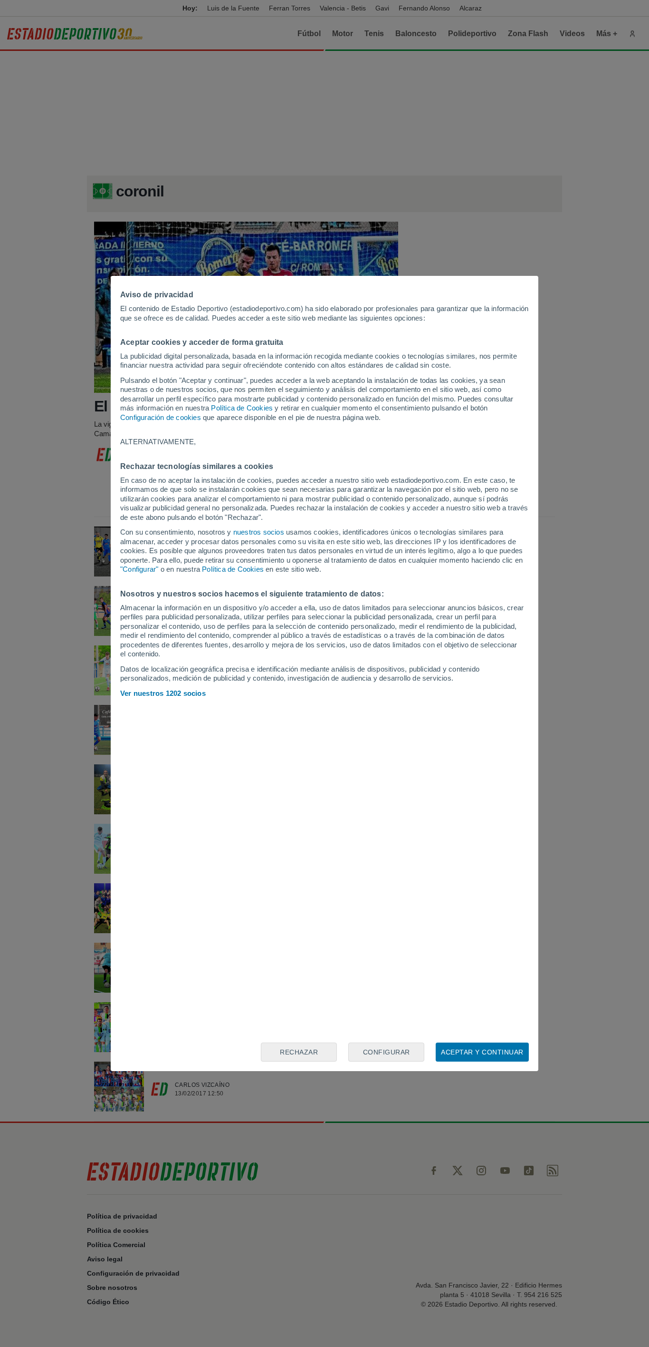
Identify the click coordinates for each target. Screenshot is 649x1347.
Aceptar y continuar (482, 1052)
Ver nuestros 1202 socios (163, 693)
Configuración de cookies (160, 417)
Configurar (386, 1052)
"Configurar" (139, 569)
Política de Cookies (242, 408)
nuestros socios (258, 532)
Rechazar (299, 1052)
